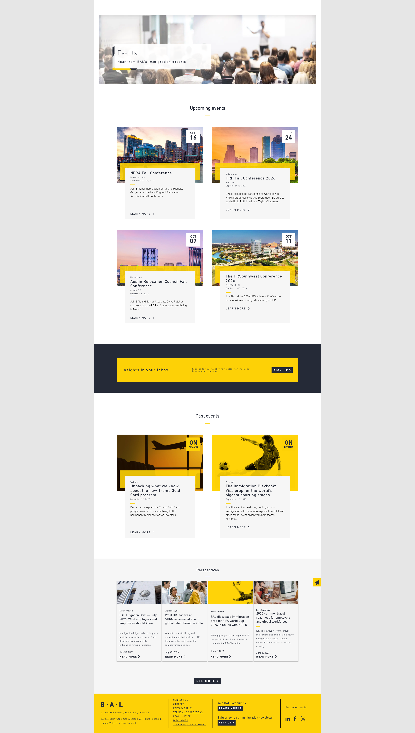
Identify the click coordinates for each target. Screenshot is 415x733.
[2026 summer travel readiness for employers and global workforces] (276, 592)
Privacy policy (183, 708)
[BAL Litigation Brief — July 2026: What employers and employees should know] (139, 592)
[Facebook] (295, 718)
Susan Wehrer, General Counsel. (118, 723)
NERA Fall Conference (151, 173)
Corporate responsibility (147, 14)
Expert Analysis (126, 611)
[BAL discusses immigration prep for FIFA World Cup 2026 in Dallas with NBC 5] (230, 592)
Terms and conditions (188, 712)
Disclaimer (180, 720)
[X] (303, 718)
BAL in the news (141, 20)
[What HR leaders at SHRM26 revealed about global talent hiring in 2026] (184, 592)
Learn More (141, 214)
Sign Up (225, 723)
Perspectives (188, 7)
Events (183, 20)
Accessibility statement (189, 725)
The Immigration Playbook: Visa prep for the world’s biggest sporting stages (251, 490)
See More (206, 681)
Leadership (137, 7)
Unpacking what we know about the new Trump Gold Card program (155, 490)
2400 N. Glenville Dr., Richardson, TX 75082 (125, 712)
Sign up (281, 370)
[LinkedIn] (287, 718)
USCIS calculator (191, 26)
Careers (135, 26)
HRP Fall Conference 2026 (251, 178)
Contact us (180, 700)
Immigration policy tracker (198, 14)
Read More (128, 656)
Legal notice (182, 716)
